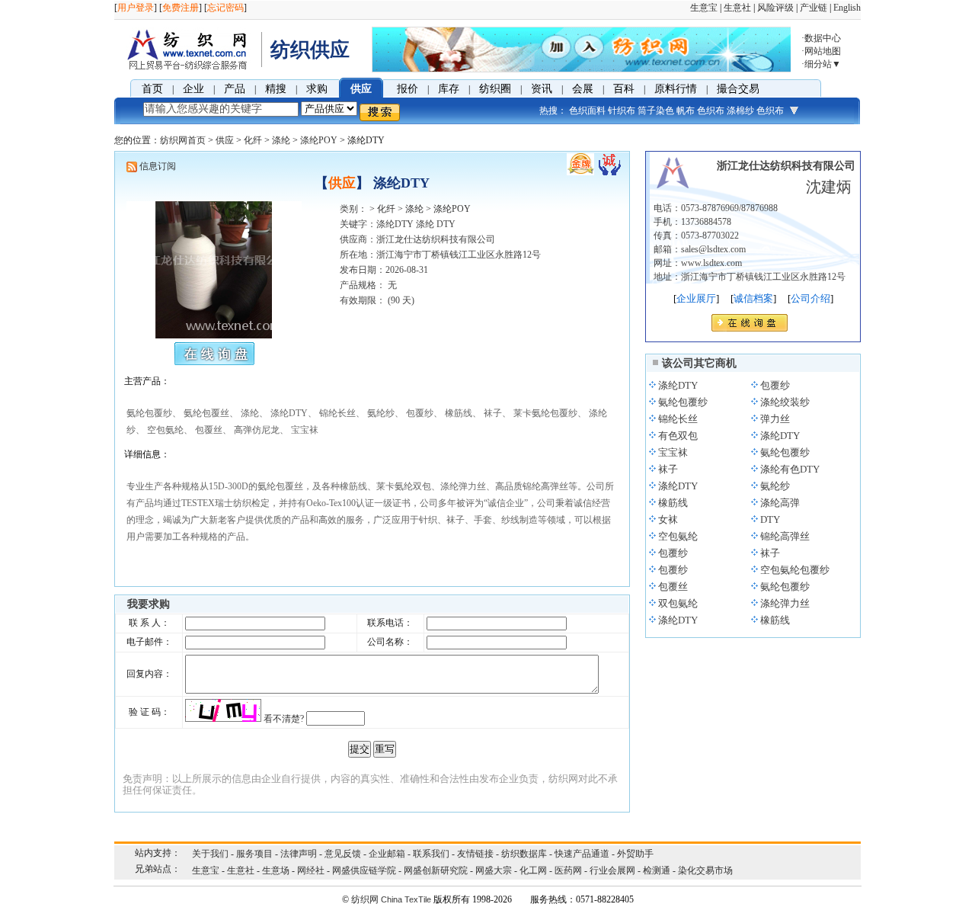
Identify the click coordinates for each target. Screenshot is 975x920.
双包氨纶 (678, 603)
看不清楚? (284, 718)
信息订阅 (157, 166)
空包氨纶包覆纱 (795, 569)
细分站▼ (822, 64)
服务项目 (254, 853)
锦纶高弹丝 (785, 536)
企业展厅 (696, 298)
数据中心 (822, 38)
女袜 (668, 519)
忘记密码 (225, 7)
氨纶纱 (775, 486)
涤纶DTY (678, 385)
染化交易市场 (705, 870)
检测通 (656, 870)
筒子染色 (656, 110)
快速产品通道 (582, 853)
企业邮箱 (387, 853)
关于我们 (210, 853)
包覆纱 (775, 385)
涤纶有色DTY (790, 469)
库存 (448, 89)
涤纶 (281, 140)
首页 (152, 89)
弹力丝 (775, 419)
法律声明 (298, 853)
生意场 (275, 870)
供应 (361, 89)
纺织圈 (495, 89)
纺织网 (365, 899)
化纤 (253, 140)
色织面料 (587, 110)
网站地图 (822, 51)
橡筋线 (673, 502)
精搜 (275, 89)
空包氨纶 (678, 536)
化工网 (533, 870)
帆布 (685, 110)
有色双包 (678, 435)
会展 (582, 89)
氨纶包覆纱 (683, 402)
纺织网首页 (183, 140)
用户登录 (135, 7)
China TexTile (406, 899)
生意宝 (704, 7)
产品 (234, 89)
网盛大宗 (493, 870)
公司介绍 (810, 298)
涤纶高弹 (780, 502)
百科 (624, 89)
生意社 (737, 7)
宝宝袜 (673, 452)
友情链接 (475, 853)
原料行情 (675, 89)
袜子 (668, 469)
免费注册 (180, 7)
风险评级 (775, 7)
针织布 (621, 110)
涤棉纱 (740, 110)
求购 (317, 89)
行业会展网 (612, 870)
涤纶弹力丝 (785, 603)
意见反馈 (342, 853)
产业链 (813, 7)
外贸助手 (635, 853)
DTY (770, 519)
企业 (193, 89)
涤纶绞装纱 (785, 402)
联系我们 (431, 853)
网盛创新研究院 (436, 870)
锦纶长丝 (678, 419)
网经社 (310, 870)
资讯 (541, 89)
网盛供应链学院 (364, 870)
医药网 (568, 870)
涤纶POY (318, 140)
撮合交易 (738, 89)
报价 (407, 89)
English (847, 7)
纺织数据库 (524, 853)
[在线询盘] (749, 327)
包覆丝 (673, 586)
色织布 (710, 110)
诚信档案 (753, 298)
